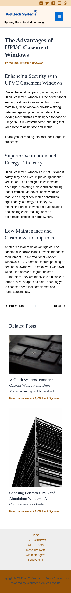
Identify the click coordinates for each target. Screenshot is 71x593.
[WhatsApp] (65, 3)
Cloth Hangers (35, 555)
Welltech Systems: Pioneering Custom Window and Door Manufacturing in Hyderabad (32, 385)
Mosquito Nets (35, 550)
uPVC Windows (35, 540)
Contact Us (35, 560)
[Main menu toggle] (59, 16)
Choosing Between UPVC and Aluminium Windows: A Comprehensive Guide (32, 498)
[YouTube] (59, 3)
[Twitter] (47, 3)
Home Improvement (20, 398)
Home (35, 535)
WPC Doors (35, 545)
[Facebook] (41, 3)
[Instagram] (53, 3)
